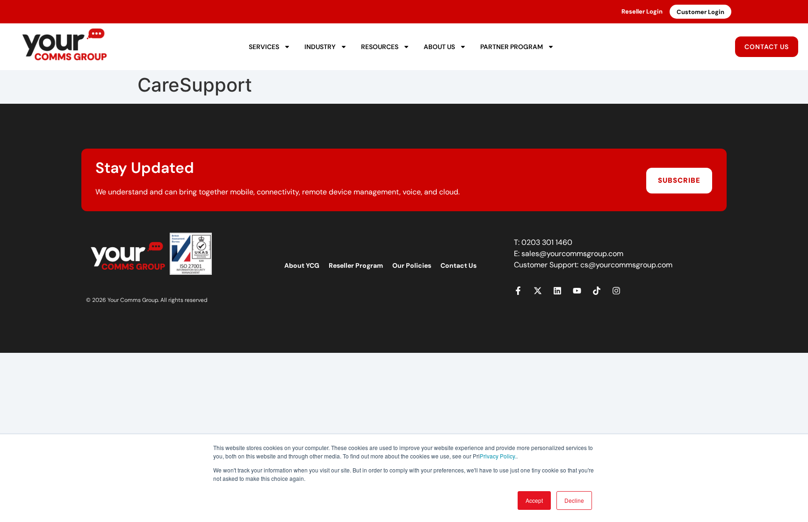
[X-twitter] (538, 290)
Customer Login (700, 12)
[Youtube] (577, 290)
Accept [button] (534, 500)
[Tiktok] (596, 290)
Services (264, 47)
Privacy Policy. (498, 456)
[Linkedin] (557, 290)
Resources (379, 47)
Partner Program (511, 47)
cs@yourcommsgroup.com (626, 265)
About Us (439, 47)
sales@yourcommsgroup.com (572, 253)
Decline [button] (574, 500)
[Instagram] (616, 290)
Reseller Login (642, 11)
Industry (320, 47)
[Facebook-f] (518, 290)
